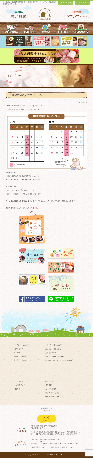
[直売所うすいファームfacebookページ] (32, 303)
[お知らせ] (82, 4)
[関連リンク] (32, 286)
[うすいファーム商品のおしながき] (32, 246)
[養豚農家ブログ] (61, 260)
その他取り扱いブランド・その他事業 (58, 360)
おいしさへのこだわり (53, 349)
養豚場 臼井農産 (20, 356)
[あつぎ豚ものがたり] (11, 28)
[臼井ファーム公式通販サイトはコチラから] (46, 63)
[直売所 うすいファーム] (77, 14)
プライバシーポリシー (53, 393)
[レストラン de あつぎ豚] (19, 45)
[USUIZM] (46, 28)
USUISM (17, 353)
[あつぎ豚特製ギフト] (74, 46)
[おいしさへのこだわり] (46, 46)
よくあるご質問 (50, 389)
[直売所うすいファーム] (81, 28)
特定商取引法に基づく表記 (54, 397)
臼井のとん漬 (18, 349)
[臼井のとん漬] (29, 28)
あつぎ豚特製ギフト (52, 353)
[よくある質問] (65, 4)
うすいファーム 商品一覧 (54, 356)
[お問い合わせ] (61, 294)
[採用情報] (32, 265)
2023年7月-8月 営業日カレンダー (29, 95)
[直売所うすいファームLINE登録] (61, 303)
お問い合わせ (18, 381)
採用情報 (48, 385)
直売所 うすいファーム (22, 360)
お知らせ (17, 389)
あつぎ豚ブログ (19, 385)
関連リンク (49, 381)
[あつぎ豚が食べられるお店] (61, 273)
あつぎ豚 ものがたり (21, 345)
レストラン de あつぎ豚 (53, 345)
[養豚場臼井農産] (63, 28)
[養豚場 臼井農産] (19, 14)
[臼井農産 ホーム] (46, 14)
